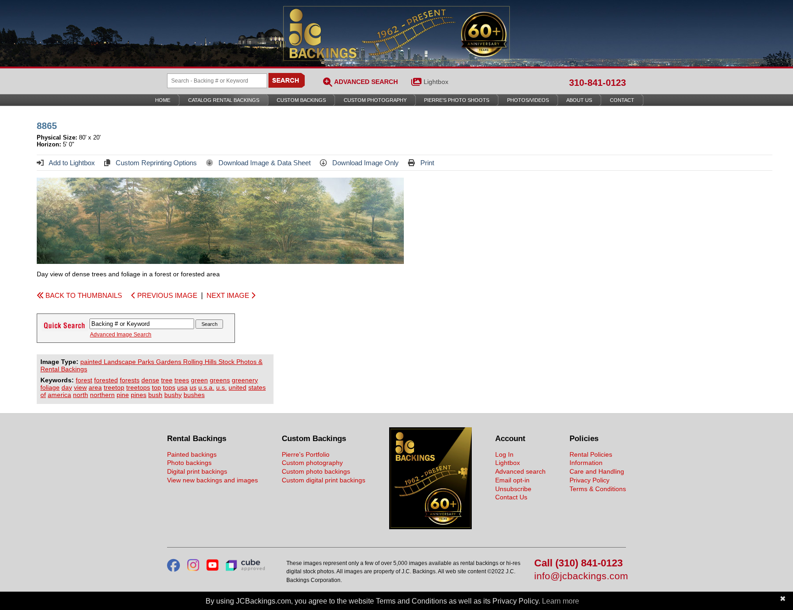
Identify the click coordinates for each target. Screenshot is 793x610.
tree (167, 380)
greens (220, 380)
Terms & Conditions (598, 488)
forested (106, 380)
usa (182, 387)
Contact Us (511, 497)
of (43, 394)
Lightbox (436, 81)
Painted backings (192, 454)
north (80, 394)
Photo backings (189, 462)
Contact (622, 100)
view (80, 387)
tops (169, 387)
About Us (579, 100)
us (193, 387)
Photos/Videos (528, 100)
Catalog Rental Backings (223, 100)
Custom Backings (301, 100)
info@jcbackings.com (580, 576)
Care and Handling (597, 471)
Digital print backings (197, 471)
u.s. (221, 387)
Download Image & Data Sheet (264, 163)
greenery (245, 380)
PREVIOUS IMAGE (166, 295)
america (59, 394)
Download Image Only (364, 163)
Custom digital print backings (323, 480)
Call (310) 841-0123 (578, 563)
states (257, 387)
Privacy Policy (589, 480)
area (95, 387)
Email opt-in (512, 480)
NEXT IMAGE (229, 295)
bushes (194, 394)
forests (130, 380)
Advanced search (520, 471)
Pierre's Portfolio (305, 454)
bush (155, 394)
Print (426, 163)
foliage (50, 387)
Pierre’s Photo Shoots (456, 100)
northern (102, 394)
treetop (114, 387)
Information (586, 462)
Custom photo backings (316, 471)
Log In (504, 454)
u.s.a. (206, 387)
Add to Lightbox (71, 163)
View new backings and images (212, 480)
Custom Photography (375, 100)
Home (162, 100)
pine (123, 394)
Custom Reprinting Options (155, 163)
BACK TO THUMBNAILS (83, 295)
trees (181, 380)
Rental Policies (591, 454)
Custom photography (312, 462)
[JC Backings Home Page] (430, 527)
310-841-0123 (597, 83)
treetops (138, 387)
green (199, 380)
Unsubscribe (513, 488)
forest (84, 380)
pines (138, 394)
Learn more (560, 601)
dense (150, 380)
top (156, 387)
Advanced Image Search (120, 334)
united (237, 387)
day (66, 387)
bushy (173, 394)
